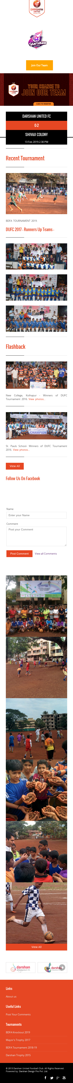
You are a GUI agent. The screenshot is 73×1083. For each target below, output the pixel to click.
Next (17, 100)
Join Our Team (39, 65)
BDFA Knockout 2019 (18, 1032)
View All (15, 466)
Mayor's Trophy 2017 (18, 1040)
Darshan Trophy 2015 (18, 1055)
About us (11, 996)
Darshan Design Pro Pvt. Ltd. (33, 1071)
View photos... (37, 399)
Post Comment (19, 553)
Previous (6, 100)
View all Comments (46, 553)
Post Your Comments (18, 1014)
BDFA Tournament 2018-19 (21, 1047)
